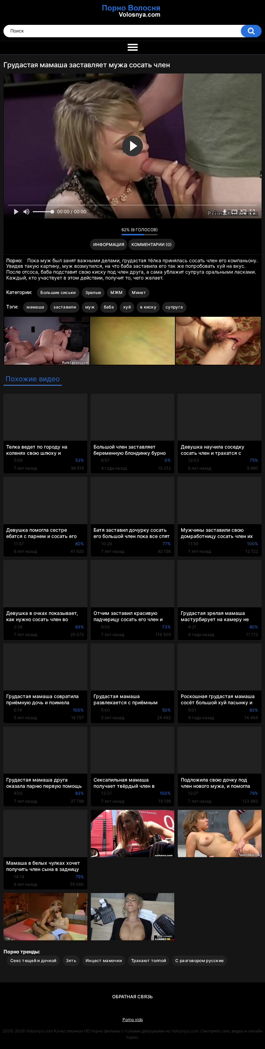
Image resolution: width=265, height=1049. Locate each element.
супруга (174, 307)
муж (90, 307)
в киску (148, 307)
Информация (108, 244)
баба (109, 307)
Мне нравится (105, 231)
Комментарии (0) (151, 244)
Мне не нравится (114, 231)
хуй (127, 307)
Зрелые (93, 292)
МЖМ (116, 292)
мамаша (35, 307)
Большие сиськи (58, 292)
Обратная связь (132, 996)
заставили (64, 307)
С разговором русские (199, 960)
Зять (71, 960)
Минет (139, 292)
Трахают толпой (148, 960)
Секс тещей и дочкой (33, 960)
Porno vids (132, 1019)
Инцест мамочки (104, 960)
